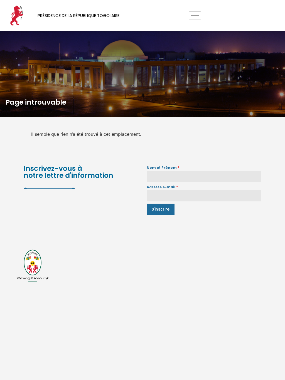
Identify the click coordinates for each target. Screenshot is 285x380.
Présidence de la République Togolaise (78, 15)
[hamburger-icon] (195, 15)
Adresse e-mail (162, 187)
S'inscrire (160, 209)
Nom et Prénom (163, 167)
